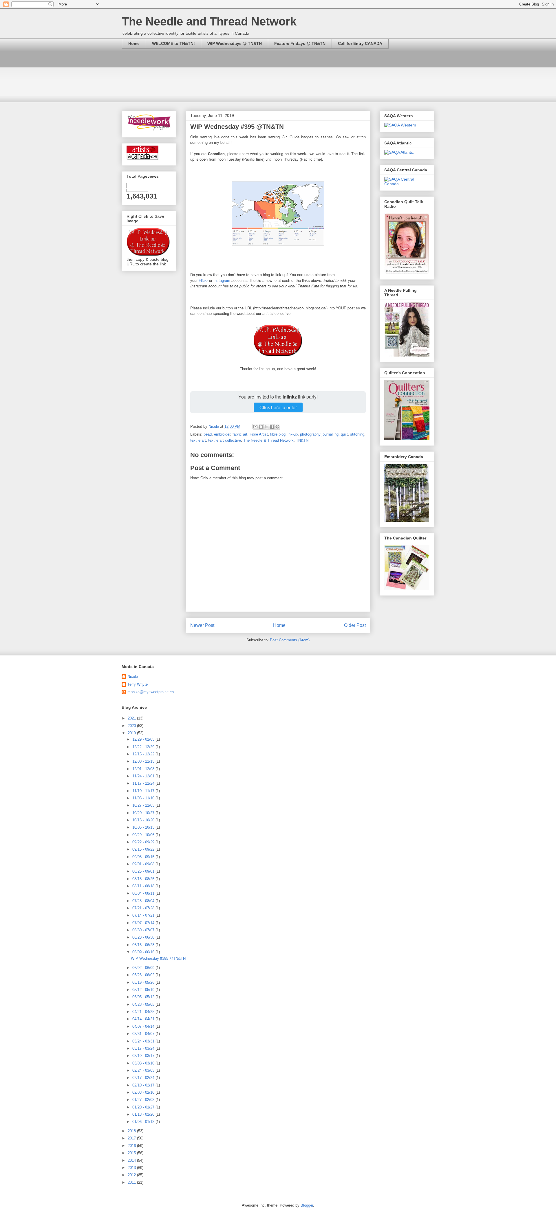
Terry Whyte (137, 684)
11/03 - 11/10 (144, 798)
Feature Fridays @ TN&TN (299, 43)
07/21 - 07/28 (144, 908)
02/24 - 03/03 (144, 1070)
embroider (222, 434)
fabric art (240, 434)
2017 (132, 1138)
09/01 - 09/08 (144, 864)
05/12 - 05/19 (144, 989)
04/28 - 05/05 (144, 1004)
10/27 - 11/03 (144, 805)
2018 (132, 1131)
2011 (132, 1182)
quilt (344, 434)
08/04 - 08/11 (144, 893)
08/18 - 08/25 (144, 879)
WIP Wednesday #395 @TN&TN (158, 958)
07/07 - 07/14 (144, 923)
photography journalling (319, 434)
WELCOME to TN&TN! (173, 43)
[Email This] (255, 426)
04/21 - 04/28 (144, 1011)
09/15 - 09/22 (144, 849)
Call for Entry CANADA (360, 43)
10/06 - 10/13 (144, 827)
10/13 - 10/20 (144, 820)
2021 (132, 718)
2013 (132, 1167)
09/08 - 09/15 (144, 857)
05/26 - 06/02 (144, 975)
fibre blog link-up (284, 434)
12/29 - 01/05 (144, 739)
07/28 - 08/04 (144, 901)
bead (208, 434)
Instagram (221, 280)
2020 (132, 726)
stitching (357, 434)
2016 (132, 1145)
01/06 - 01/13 (144, 1121)
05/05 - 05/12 (144, 997)
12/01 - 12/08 (144, 769)
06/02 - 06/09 (144, 967)
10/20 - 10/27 (144, 813)
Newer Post (202, 625)
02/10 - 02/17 (144, 1085)
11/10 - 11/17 (144, 791)
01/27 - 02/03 (144, 1099)
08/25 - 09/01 (144, 871)
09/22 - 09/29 (144, 842)
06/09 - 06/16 (144, 952)
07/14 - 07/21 (144, 915)
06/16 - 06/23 (144, 945)
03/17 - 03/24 (144, 1048)
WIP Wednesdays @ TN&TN (234, 43)
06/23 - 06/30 (144, 937)
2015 (132, 1153)
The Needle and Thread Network (209, 21)
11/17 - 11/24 (144, 783)
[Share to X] (266, 426)
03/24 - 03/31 (144, 1041)
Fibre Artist (259, 434)
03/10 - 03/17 (144, 1055)
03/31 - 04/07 (144, 1033)
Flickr (203, 280)
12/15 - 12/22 (144, 754)
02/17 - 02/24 (144, 1077)
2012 (132, 1175)
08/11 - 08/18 (144, 886)
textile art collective (224, 440)
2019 (132, 733)
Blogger (307, 1205)
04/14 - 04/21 (144, 1019)
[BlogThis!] (261, 426)
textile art (198, 440)
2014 (132, 1160)
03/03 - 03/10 (144, 1063)
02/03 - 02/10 (144, 1092)
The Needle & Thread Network (268, 440)
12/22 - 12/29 (144, 747)
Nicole (132, 676)
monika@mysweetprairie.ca (150, 692)
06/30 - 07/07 (144, 930)
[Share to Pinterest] (277, 426)
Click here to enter (278, 407)
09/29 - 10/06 (144, 835)
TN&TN (302, 440)
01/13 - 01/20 (144, 1114)
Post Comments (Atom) (290, 640)
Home (134, 43)
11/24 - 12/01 (144, 776)
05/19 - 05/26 (144, 982)
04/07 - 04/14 (144, 1026)
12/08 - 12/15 (144, 761)
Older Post (355, 625)
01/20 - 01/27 (144, 1107)
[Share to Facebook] (272, 426)
